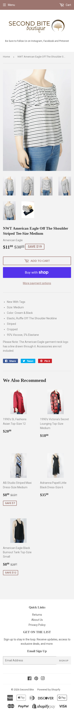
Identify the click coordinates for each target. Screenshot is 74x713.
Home (6, 56)
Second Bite (27, 689)
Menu (11, 4)
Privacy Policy (37, 624)
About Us (37, 619)
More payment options (37, 283)
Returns (37, 614)
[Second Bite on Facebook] (29, 678)
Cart (68, 4)
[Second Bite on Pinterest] (36, 678)
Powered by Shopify (48, 689)
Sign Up (63, 660)
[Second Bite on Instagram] (43, 678)
